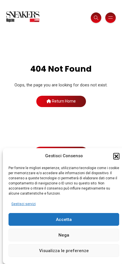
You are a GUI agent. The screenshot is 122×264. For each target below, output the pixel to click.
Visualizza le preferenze (64, 250)
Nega (63, 235)
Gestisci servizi (23, 204)
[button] (116, 156)
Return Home (63, 101)
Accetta (64, 219)
